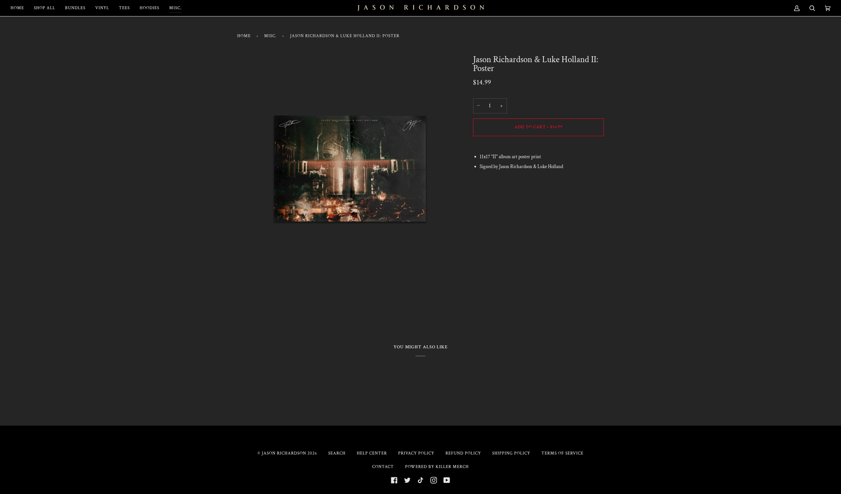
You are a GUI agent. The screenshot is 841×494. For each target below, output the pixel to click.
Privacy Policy (416, 453)
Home (244, 36)
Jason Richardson (284, 453)
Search (337, 453)
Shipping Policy (511, 453)
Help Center (372, 453)
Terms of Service (562, 453)
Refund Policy (463, 453)
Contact (383, 467)
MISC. (270, 36)
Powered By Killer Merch (437, 467)
